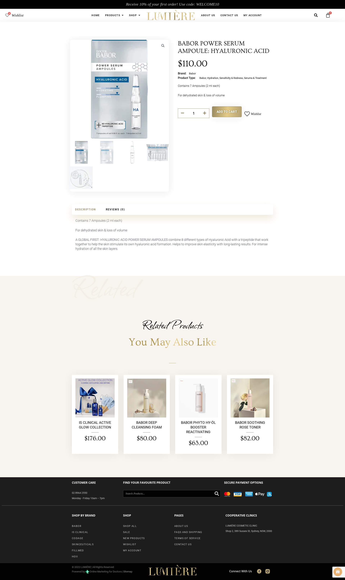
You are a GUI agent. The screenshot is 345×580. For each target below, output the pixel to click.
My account (252, 15)
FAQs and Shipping (188, 532)
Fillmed (78, 550)
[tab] (85, 209)
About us (208, 15)
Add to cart (227, 112)
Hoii (75, 556)
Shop (133, 15)
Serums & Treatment (255, 78)
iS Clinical (80, 532)
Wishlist (18, 15)
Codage (77, 538)
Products (112, 15)
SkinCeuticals (83, 544)
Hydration (212, 78)
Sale (126, 532)
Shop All (130, 526)
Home (95, 15)
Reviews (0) (115, 209)
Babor (192, 73)
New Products (134, 538)
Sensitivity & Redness (231, 78)
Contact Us (229, 15)
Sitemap (127, 571)
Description (85, 209)
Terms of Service (187, 538)
